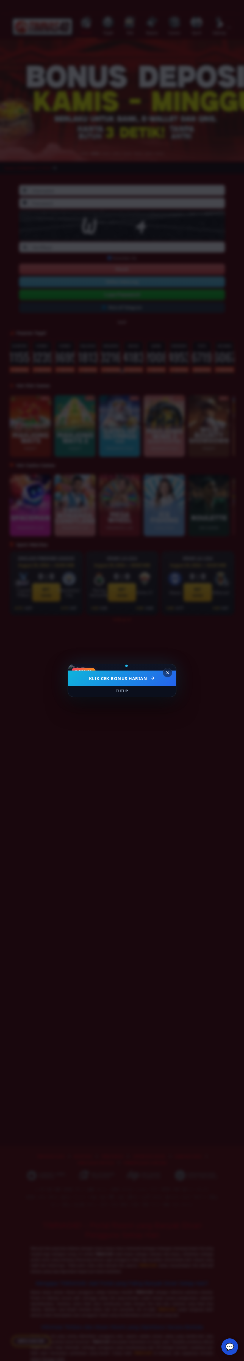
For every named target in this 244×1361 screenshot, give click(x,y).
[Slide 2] (124, 666)
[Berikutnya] (167, 667)
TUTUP (122, 690)
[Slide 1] (118, 666)
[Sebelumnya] (76, 667)
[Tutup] (167, 672)
